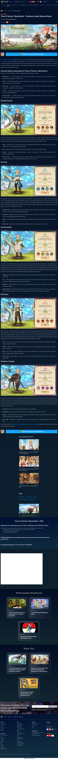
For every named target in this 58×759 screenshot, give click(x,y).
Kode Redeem (49, 4)
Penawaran (3, 727)
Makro (18, 730)
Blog (23, 1)
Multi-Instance (19, 727)
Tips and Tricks (22, 496)
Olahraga (2, 746)
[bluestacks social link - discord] (47, 729)
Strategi (2, 747)
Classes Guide (29, 496)
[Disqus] (21, 569)
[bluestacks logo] (4, 2)
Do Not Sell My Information (27, 754)
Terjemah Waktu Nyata (21, 733)
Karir (32, 726)
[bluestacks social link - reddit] (50, 729)
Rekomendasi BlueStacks (33, 4)
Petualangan (3, 737)
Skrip (18, 739)
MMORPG (23, 59)
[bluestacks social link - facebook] (52, 729)
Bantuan (45, 1)
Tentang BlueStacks (35, 723)
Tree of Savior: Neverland (16, 10)
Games (8, 4)
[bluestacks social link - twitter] (55, 729)
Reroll (18, 735)
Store (30, 1)
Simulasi (2, 744)
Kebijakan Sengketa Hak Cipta (12, 754)
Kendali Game (19, 723)
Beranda (3, 4)
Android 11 (2, 730)
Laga (1, 736)
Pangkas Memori (20, 738)
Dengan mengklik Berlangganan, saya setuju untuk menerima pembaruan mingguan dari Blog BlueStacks (42, 710)
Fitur (10, 1)
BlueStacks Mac (3, 723)
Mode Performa (19, 737)
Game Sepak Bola (4, 748)
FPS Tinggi (19, 741)
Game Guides (21, 450)
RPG (35, 496)
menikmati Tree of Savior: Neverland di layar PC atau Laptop (23, 424)
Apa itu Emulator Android (36, 735)
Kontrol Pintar (19, 734)
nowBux (2, 729)
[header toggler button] (56, 1)
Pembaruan (49, 723)
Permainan (16, 1)
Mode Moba (19, 726)
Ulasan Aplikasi (14, 4)
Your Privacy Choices (30, 758)
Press (33, 727)
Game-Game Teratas (4, 735)
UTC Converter (19, 745)
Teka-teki (2, 740)
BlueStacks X (31, 499)
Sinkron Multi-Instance (21, 729)
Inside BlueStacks (23, 4)
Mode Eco (18, 731)
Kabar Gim (42, 4)
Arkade (2, 739)
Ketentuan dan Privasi (4, 754)
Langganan (52, 706)
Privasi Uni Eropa (20, 754)
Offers (37, 1)
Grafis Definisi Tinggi (20, 742)
